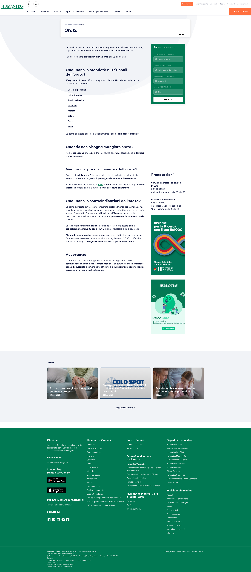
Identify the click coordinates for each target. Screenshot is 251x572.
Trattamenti (92, 479)
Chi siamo (31, 11)
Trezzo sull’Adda (134, 509)
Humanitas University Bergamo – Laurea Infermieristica (144, 469)
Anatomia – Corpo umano (177, 499)
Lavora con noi (242, 4)
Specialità (91, 460)
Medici (57, 11)
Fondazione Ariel (134, 482)
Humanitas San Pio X (175, 452)
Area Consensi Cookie (195, 552)
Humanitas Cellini (174, 467)
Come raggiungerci (95, 448)
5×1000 (129, 11)
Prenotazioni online (135, 444)
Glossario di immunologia (177, 502)
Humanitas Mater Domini (177, 460)
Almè (129, 505)
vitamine (72, 105)
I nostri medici (93, 467)
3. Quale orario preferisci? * (164, 76)
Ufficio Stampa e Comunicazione (101, 505)
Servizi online (187, 4)
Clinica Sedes (172, 482)
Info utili (45, 11)
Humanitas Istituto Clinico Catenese (182, 479)
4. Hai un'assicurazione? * (163, 87)
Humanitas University (136, 464)
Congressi (231, 4)
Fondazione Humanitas (136, 478)
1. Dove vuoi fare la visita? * (164, 54)
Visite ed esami (93, 475)
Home (66, 24)
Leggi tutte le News (124, 408)
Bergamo (131, 501)
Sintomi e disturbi (174, 521)
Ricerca (222, 4)
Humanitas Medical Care (177, 456)
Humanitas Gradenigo (176, 475)
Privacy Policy (169, 552)
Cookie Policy (181, 552)
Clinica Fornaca (173, 471)
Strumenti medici (174, 525)
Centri (89, 463)
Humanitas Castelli (174, 444)
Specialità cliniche (75, 11)
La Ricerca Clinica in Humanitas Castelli (143, 486)
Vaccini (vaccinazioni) (176, 529)
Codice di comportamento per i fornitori (104, 498)
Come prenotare (94, 452)
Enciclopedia (75, 24)
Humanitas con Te (201, 4)
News (117, 11)
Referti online (132, 448)
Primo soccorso (173, 514)
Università (214, 4)
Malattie (90, 471)
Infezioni (170, 506)
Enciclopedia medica (99, 11)
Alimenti (170, 495)
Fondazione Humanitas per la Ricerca (142, 474)
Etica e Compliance (95, 494)
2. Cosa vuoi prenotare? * (163, 65)
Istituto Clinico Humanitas (177, 448)
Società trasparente (95, 490)
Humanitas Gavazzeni (176, 463)
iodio (70, 126)
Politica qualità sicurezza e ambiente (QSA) (105, 501)
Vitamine (170, 533)
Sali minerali (172, 518)
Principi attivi (172, 510)
